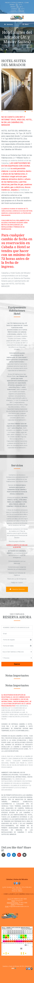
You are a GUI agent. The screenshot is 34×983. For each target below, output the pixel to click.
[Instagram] (19, 883)
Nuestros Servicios (18, 589)
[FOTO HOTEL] (17, 89)
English (21, 11)
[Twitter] (17, 883)
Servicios (9, 24)
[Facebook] (15, 883)
